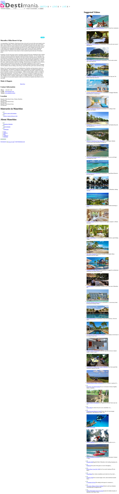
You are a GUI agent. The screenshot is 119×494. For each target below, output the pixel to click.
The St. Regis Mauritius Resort (93, 60)
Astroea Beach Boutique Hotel (93, 157)
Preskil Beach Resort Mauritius (93, 173)
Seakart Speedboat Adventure (93, 457)
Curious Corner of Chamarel (93, 350)
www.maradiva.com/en (10, 93)
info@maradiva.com (9, 91)
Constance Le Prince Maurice (93, 270)
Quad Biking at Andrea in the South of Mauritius (97, 367)
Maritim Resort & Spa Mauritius (94, 124)
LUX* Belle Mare (91, 189)
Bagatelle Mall (90, 462)
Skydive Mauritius (91, 442)
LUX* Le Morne (90, 221)
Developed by (8, 141)
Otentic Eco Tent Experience (93, 44)
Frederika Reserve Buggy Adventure (95, 383)
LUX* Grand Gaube (91, 237)
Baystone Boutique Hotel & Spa (94, 302)
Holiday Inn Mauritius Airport (93, 108)
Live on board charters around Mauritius (95, 28)
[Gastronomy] (3, 128)
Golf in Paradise (6, 126)
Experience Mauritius (8, 124)
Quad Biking (89, 474)
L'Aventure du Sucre (91, 482)
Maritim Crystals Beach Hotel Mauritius (95, 141)
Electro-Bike (89, 407)
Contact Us (3, 2)
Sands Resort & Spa (91, 318)
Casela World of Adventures (93, 402)
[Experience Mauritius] (3, 123)
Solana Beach (90, 205)
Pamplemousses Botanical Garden (94, 411)
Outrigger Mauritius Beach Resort (94, 92)
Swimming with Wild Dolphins (93, 386)
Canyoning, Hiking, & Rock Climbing (95, 486)
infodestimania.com (20, 141)
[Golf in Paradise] (3, 125)
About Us (3, 1)
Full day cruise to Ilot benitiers (9, 113)
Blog (4, 134)
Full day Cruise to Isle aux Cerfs (10, 116)
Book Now (22, 84)
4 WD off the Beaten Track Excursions (95, 490)
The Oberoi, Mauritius (91, 254)
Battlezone (89, 465)
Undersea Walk (90, 477)
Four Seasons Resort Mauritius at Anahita (96, 334)
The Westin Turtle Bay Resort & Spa (95, 76)
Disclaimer (5, 136)
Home (4, 131)
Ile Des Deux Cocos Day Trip (93, 469)
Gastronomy (6, 129)
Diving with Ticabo (91, 427)
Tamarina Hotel (90, 286)
